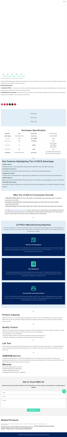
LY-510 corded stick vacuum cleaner (44, 426)
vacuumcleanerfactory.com (32, 434)
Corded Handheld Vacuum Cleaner (18, 210)
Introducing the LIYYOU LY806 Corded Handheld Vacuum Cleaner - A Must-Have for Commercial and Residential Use (17, 428)
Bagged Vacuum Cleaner (55, 249)
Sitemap (40, 434)
